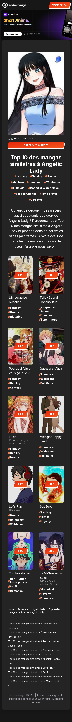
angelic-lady (38, 609)
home (11, 609)
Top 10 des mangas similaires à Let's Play (30, 667)
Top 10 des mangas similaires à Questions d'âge (34, 650)
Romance (23, 609)
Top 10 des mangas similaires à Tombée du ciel (34, 676)
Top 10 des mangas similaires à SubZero (30, 672)
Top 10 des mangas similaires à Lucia (28, 654)
